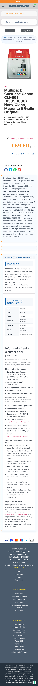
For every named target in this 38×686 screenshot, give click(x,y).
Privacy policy (19, 602)
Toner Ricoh (19, 649)
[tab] (8, 257)
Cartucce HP (19, 624)
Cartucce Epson (19, 630)
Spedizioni (19, 611)
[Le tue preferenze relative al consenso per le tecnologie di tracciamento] (34, 682)
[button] (6, 169)
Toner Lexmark (19, 638)
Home (5, 37)
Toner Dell (19, 644)
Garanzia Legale (19, 599)
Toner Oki (19, 641)
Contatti (19, 608)
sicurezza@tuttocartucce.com (17, 436)
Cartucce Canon (19, 633)
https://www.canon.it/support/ (17, 422)
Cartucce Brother (19, 627)
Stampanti (19, 580)
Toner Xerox (19, 647)
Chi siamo (19, 594)
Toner (19, 577)
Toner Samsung (19, 635)
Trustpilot (7, 86)
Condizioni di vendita (19, 597)
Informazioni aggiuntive (23, 257)
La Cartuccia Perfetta (19, 652)
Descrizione (8, 257)
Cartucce (19, 575)
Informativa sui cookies (19, 605)
